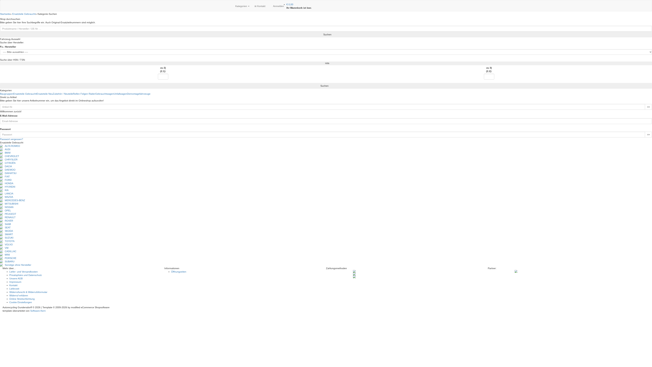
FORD (7, 180)
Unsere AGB (16, 278)
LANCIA (8, 193)
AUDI (6, 149)
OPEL (7, 210)
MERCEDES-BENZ (14, 200)
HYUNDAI (9, 186)
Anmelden (278, 6)
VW (5, 248)
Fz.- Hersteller (8, 46)
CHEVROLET (11, 156)
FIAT (6, 176)
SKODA (8, 231)
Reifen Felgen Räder (84, 93)
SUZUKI (8, 237)
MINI (6, 254)
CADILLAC (9, 251)
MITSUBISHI (10, 203)
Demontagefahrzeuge (138, 93)
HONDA (8, 183)
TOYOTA (8, 241)
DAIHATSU (9, 173)
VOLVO (8, 244)
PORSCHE (9, 258)
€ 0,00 (289, 4)
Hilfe (326, 63)
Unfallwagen (120, 93)
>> (648, 107)
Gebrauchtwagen (104, 93)
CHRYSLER (10, 159)
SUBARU (8, 261)
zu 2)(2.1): (163, 69)
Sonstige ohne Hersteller (17, 265)
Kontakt (261, 6)
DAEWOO (9, 169)
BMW (7, 152)
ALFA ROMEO (11, 146)
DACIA (7, 166)
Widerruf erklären (18, 295)
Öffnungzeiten (178, 271)
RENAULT (9, 217)
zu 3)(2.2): (489, 69)
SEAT (7, 227)
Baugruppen (6, 93)
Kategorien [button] (241, 6)
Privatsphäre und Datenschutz (25, 275)
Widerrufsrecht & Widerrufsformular (28, 292)
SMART (8, 234)
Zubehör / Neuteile (63, 93)
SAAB (7, 224)
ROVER (8, 220)
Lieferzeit (14, 288)
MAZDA (8, 197)
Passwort (5, 129)
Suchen (327, 34)
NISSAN (8, 207)
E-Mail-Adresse (8, 115)
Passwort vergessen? (11, 139)
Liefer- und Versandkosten (23, 271)
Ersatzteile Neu (45, 93)
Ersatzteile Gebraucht (25, 93)
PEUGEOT (9, 214)
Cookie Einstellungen (20, 302)
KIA (5, 190)
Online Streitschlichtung (22, 299)
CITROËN (9, 163)
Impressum (15, 282)
